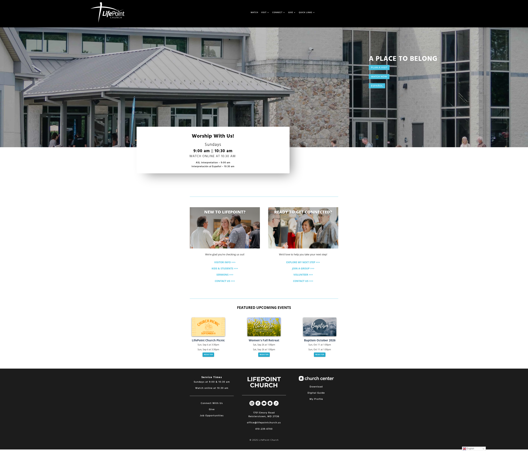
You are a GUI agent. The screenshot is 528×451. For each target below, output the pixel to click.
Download (316, 387)
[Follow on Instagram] (251, 403)
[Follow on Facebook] (257, 403)
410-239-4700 (264, 429)
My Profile (316, 399)
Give (212, 410)
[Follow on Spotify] (270, 403)
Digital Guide (316, 393)
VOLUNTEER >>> (303, 274)
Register (208, 354)
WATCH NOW (379, 76)
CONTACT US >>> (225, 281)
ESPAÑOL (377, 85)
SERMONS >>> (224, 274)
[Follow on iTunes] (276, 403)
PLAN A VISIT (379, 67)
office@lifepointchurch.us (264, 423)
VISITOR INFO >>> (225, 262)
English (470, 448)
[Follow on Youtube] (264, 403)
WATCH (254, 12)
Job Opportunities (212, 416)
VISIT (263, 12)
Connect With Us (212, 403)
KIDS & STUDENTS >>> (225, 268)
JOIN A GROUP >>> (303, 268)
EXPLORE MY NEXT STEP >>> (303, 262)
